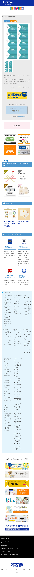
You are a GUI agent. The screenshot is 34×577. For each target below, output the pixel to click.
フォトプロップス (27, 335)
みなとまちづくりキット (17, 407)
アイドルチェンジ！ (17, 395)
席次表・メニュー (27, 353)
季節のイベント (27, 346)
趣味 (25, 295)
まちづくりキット (17, 430)
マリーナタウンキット (17, 403)
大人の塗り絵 (27, 308)
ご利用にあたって (6, 551)
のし (5, 361)
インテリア (6, 329)
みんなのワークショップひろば (17, 448)
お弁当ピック (17, 343)
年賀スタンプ (7, 321)
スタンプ (6, 389)
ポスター (6, 395)
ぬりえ (16, 360)
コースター (17, 341)
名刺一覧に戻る (17, 126)
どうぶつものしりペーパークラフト (17, 426)
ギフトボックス (27, 349)
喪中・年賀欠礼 (7, 324)
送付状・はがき (7, 401)
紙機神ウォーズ (17, 422)
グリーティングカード (17, 300)
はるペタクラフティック (17, 388)
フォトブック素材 (27, 314)
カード (16, 297)
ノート (6, 367)
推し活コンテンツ (27, 298)
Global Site (4, 545)
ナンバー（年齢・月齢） (27, 332)
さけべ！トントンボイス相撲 (17, 418)
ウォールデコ (7, 336)
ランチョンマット (17, 337)
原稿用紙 (6, 369)
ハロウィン (27, 343)
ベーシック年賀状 (7, 303)
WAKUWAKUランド (17, 410)
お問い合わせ (5, 538)
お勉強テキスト (7, 376)
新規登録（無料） (22, 116)
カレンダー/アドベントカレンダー (7, 333)
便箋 (5, 409)
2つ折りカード (17, 303)
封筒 (5, 411)
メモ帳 (6, 363)
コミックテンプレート (7, 379)
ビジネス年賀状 (7, 313)
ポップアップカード (17, 307)
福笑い (16, 382)
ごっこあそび (17, 378)
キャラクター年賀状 (7, 317)
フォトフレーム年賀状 (7, 310)
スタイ (16, 339)
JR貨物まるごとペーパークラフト (17, 400)
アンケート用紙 (7, 419)
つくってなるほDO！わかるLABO (17, 440)
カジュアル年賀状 (7, 306)
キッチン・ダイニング (18, 330)
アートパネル (7, 340)
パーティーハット (27, 339)
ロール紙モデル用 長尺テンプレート (8, 427)
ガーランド (7, 338)
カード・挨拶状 (18, 295)
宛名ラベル (7, 393)
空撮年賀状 (7, 319)
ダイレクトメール (7, 405)
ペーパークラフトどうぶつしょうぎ (17, 366)
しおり (6, 373)
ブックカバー (7, 371)
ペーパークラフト (27, 301)
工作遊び (16, 373)
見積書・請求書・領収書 (7, 414)
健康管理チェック (7, 386)
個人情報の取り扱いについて (9, 555)
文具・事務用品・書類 (7, 359)
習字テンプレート (7, 383)
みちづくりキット (17, 392)
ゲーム (16, 371)
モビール (6, 342)
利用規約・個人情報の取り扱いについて (13, 548)
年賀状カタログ (7, 299)
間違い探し (17, 362)
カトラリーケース (17, 333)
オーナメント (7, 344)
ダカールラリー (17, 444)
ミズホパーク (17, 380)
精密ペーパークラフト (27, 305)
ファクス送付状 (7, 398)
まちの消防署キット (17, 385)
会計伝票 (6, 417)
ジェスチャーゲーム (17, 375)
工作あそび (17, 433)
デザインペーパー (7, 423)
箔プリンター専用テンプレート (17, 313)
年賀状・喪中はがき (8, 296)
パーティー (26, 329)
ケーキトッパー (17, 346)
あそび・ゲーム (18, 358)
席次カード (17, 310)
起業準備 (6, 430)
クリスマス (27, 341)
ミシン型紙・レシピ (27, 310)
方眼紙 (6, 365)
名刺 (5, 391)
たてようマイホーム (17, 414)
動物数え (16, 369)
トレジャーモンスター (17, 436)
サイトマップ (5, 542)
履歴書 (6, 407)
